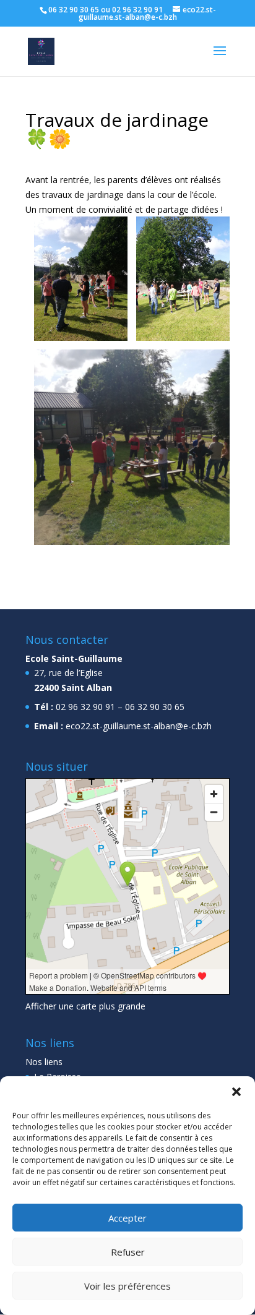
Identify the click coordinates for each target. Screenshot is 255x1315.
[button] (236, 1092)
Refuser (128, 1252)
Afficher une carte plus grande (85, 1006)
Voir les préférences (127, 1286)
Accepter (127, 1218)
